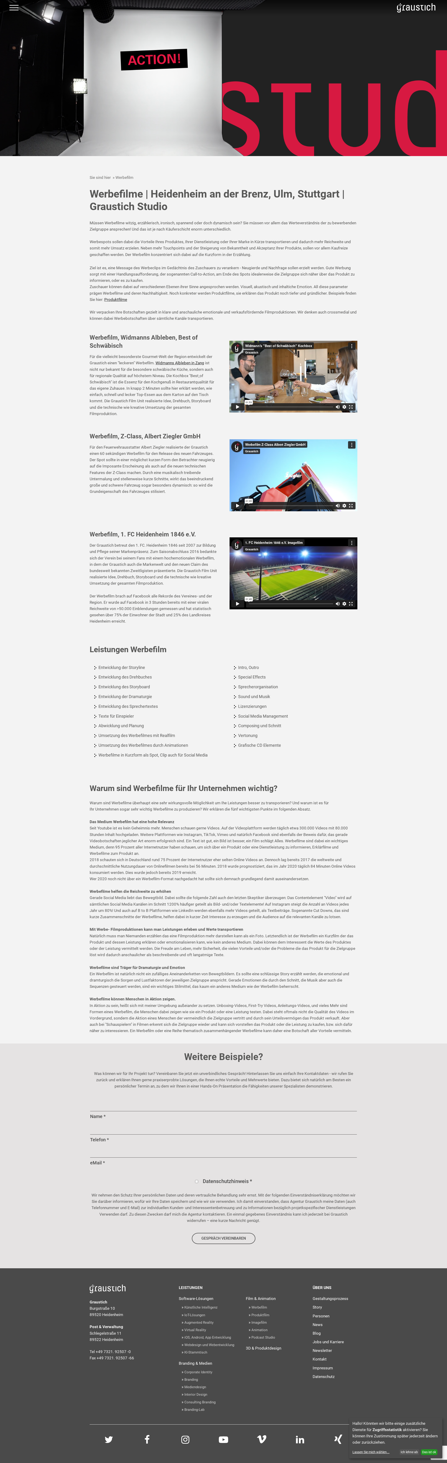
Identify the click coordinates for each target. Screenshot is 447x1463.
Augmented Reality (198, 1322)
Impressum (323, 1368)
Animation (259, 1330)
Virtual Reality (195, 1330)
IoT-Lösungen (194, 1315)
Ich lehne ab (409, 1452)
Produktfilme (115, 299)
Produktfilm (260, 1315)
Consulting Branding (200, 1402)
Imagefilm (259, 1322)
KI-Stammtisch (195, 1352)
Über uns (322, 1287)
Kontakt (320, 1359)
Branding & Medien (195, 1363)
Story (317, 1307)
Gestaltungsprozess (330, 1298)
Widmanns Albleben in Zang (180, 363)
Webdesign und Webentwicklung (209, 1345)
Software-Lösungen (196, 1298)
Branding (191, 1380)
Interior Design (195, 1394)
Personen (321, 1316)
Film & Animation (261, 1298)
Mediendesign (195, 1387)
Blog (317, 1333)
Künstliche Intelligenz (200, 1307)
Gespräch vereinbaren (223, 1238)
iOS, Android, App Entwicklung (207, 1337)
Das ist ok (429, 1452)
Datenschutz (324, 1376)
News (318, 1324)
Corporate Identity (198, 1372)
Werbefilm (259, 1307)
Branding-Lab (194, 1410)
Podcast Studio (263, 1337)
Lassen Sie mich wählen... (370, 1452)
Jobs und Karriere (328, 1342)
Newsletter (322, 1350)
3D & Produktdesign (263, 1348)
